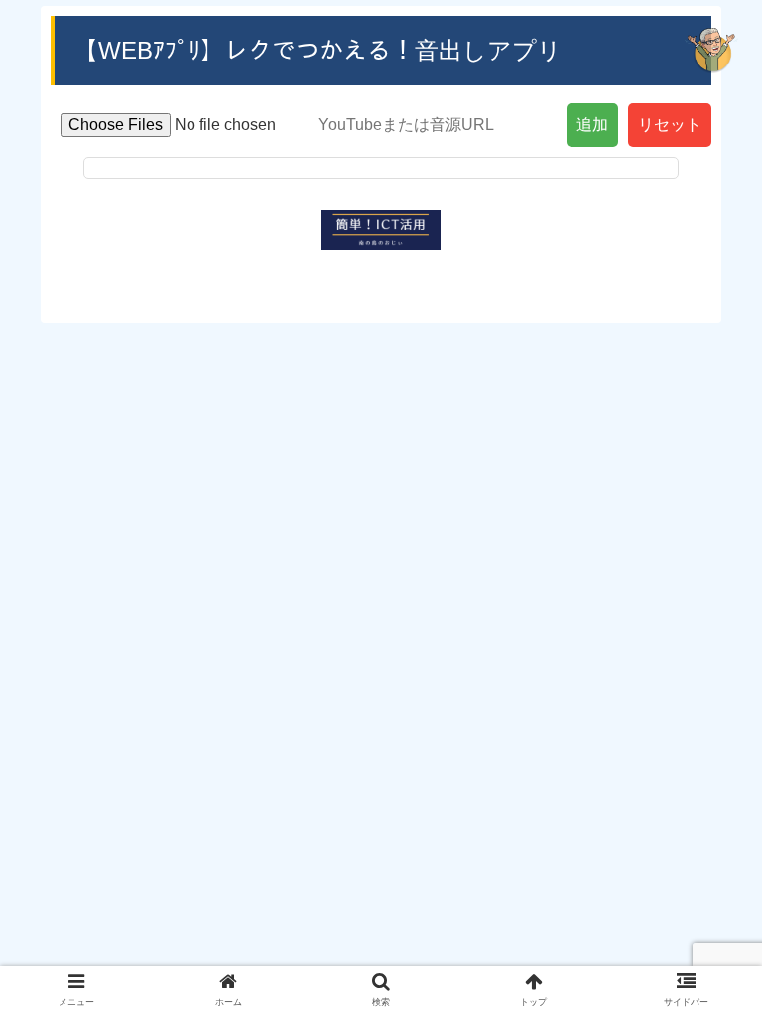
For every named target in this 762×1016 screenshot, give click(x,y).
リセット (669, 124)
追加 (592, 124)
